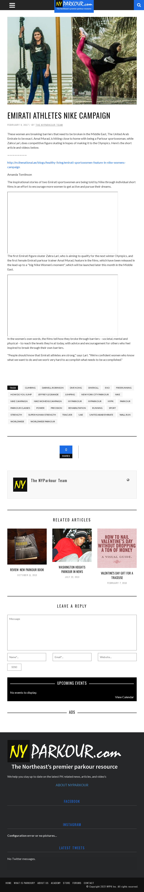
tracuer (67, 414)
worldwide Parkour (43, 421)
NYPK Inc (111, 886)
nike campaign (19, 401)
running (97, 408)
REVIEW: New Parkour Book (27, 570)
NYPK (111, 401)
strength (16, 414)
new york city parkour (95, 394)
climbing (30, 387)
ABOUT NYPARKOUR (72, 785)
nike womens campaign (48, 401)
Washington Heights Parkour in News (72, 569)
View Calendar (124, 697)
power (40, 408)
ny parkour (75, 401)
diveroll (93, 387)
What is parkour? (24, 883)
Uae (81, 414)
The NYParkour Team (49, 125)
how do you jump (21, 394)
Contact (89, 883)
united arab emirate (101, 414)
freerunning (124, 387)
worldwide (17, 421)
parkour (125, 401)
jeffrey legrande (48, 394)
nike (117, 394)
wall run (125, 414)
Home (8, 883)
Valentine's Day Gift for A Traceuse (117, 575)
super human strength (42, 414)
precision (56, 408)
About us (43, 883)
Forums (77, 883)
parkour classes (20, 408)
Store (66, 883)
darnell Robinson (53, 387)
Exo (107, 387)
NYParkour (94, 401)
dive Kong (76, 387)
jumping (70, 394)
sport (112, 408)
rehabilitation (77, 408)
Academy (56, 883)
